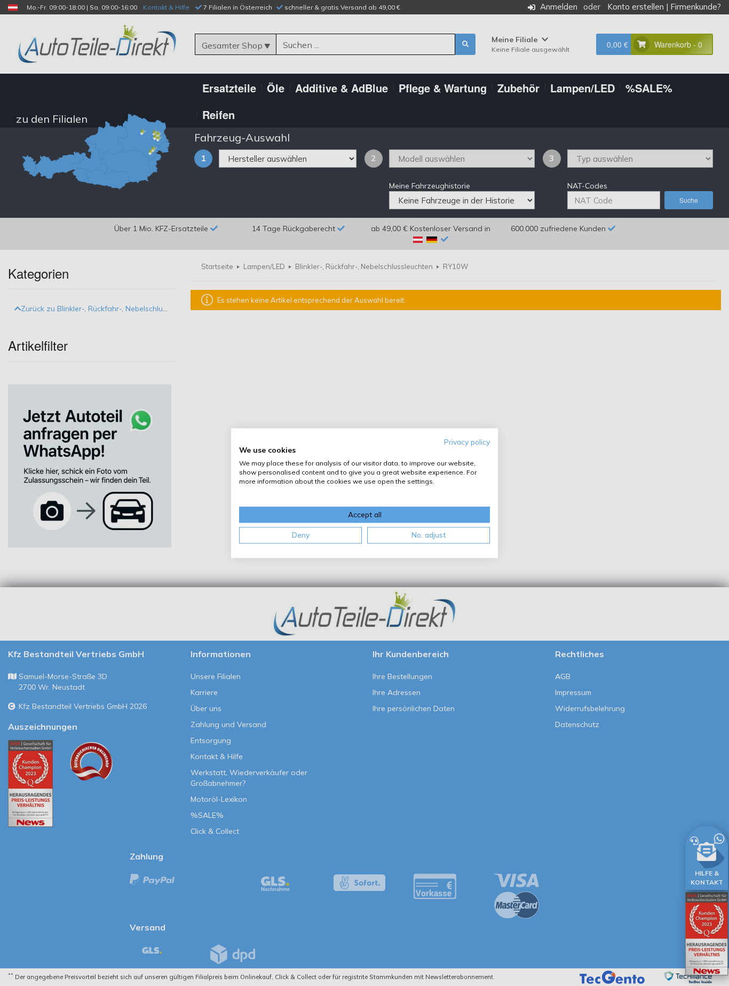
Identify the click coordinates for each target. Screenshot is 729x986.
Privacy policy (467, 441)
